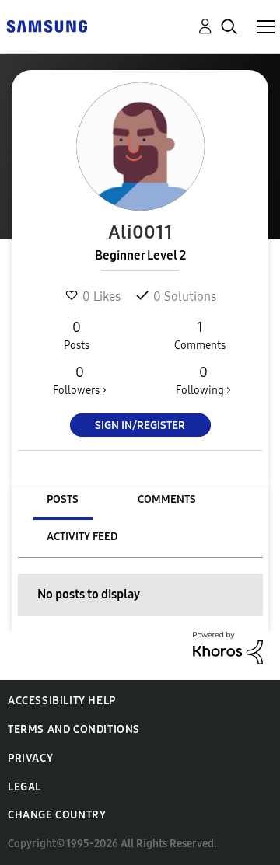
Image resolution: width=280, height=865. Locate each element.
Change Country (57, 814)
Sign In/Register (140, 425)
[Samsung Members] (46, 25)
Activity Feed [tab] (82, 536)
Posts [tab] (63, 499)
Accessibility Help (62, 700)
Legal (24, 786)
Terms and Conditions (74, 729)
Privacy (30, 758)
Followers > (80, 380)
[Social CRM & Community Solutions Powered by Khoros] (228, 647)
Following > (203, 380)
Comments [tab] (167, 499)
